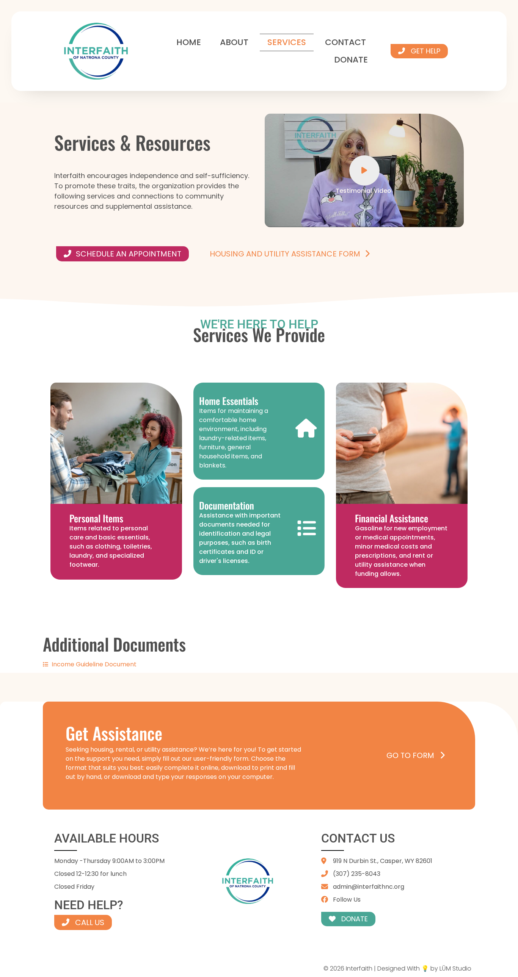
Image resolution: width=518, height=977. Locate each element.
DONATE (351, 60)
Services (286, 42)
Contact (345, 42)
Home (188, 42)
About (234, 42)
